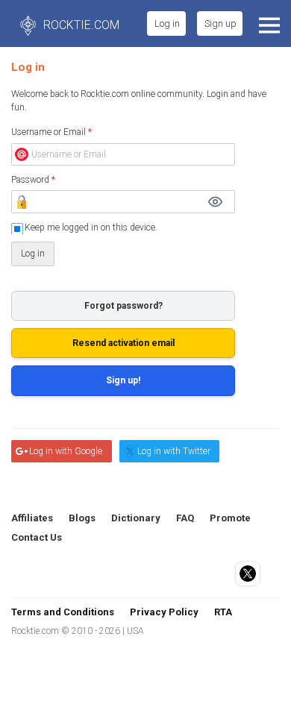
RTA (223, 612)
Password (33, 180)
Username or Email (51, 132)
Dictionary (135, 518)
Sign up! (123, 380)
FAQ (185, 518)
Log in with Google (65, 451)
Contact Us (36, 537)
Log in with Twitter (173, 451)
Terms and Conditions (62, 612)
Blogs (82, 518)
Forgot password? (123, 306)
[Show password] (215, 202)
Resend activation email (123, 343)
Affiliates (32, 518)
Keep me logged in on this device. (91, 227)
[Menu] (267, 23)
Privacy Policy (164, 612)
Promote (230, 518)
